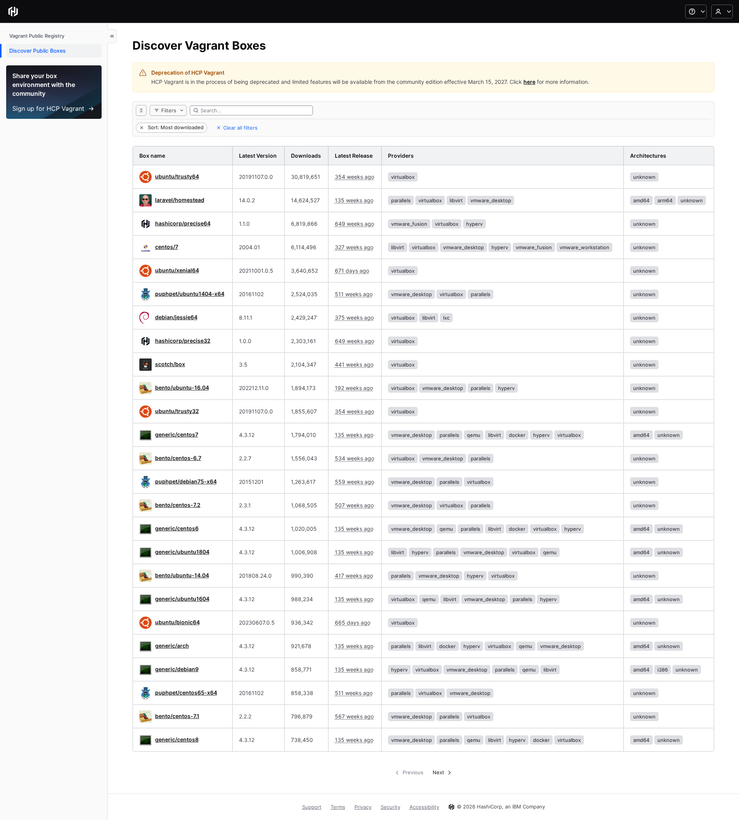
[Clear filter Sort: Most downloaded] (140, 127)
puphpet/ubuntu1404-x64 (189, 293)
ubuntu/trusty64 (177, 176)
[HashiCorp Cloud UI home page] (13, 11)
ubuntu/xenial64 (177, 270)
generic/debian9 (177, 669)
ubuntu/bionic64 (177, 622)
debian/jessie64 (176, 317)
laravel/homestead (179, 200)
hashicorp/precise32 (183, 340)
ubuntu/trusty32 (177, 411)
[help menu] (696, 11)
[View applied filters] (141, 110)
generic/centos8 (177, 739)
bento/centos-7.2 (178, 505)
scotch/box (170, 364)
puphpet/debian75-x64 (186, 481)
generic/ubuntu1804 (182, 551)
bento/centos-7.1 (177, 716)
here (529, 81)
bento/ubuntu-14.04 (182, 575)
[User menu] (722, 11)
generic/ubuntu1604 (182, 598)
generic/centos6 (177, 528)
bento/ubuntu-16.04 (182, 387)
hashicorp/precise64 (183, 223)
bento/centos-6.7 (178, 458)
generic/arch (172, 645)
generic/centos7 (176, 434)
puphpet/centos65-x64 (186, 692)
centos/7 (166, 246)
